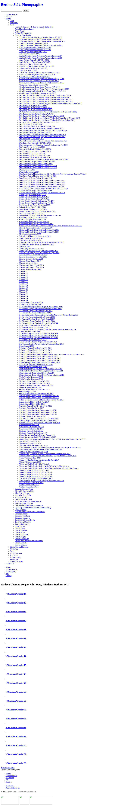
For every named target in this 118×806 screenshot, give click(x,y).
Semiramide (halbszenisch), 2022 (31, 429)
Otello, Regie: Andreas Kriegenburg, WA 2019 (36, 394)
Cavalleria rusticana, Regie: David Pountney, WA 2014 (39, 87)
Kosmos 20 (23, 290)
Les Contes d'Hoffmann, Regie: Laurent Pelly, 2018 (38, 342)
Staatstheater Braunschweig (25, 520)
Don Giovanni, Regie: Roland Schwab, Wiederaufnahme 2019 (42, 182)
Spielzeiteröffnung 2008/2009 (30, 443)
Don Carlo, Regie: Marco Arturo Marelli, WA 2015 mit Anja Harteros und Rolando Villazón (52, 174)
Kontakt (8, 576)
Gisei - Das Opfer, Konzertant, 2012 (32, 220)
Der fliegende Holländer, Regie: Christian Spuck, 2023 (39, 122)
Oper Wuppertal (20, 510)
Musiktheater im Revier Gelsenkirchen (29, 505)
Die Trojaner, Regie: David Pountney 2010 (35, 151)
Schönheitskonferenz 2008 (29, 425)
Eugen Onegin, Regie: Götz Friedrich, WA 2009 (37, 201)
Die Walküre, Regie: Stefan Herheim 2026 (34, 157)
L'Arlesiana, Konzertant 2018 (30, 305)
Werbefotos (14, 549)
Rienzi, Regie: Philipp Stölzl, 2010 (32, 404)
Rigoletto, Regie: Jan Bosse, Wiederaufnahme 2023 (38, 414)
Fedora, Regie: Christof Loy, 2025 (31, 213)
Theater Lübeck (20, 543)
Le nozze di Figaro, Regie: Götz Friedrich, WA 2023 (38, 338)
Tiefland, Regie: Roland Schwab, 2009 (33, 452)
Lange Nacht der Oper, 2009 (29, 331)
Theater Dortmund (21, 534)
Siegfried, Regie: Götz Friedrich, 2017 (33, 433)
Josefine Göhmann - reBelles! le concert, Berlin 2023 (34, 27)
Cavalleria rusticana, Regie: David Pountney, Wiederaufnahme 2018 (44, 89)
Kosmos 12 (23, 273)
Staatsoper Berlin (21, 514)
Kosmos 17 (23, 284)
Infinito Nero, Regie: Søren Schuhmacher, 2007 (36, 244)
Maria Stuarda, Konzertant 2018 (31, 379)
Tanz (12, 21)
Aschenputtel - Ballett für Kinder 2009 (33, 68)
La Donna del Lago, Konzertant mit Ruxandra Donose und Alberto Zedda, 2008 (48, 315)
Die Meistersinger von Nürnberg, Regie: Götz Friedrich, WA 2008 (43, 145)
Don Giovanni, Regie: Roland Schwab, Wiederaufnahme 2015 (42, 180)
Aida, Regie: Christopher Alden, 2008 (33, 52)
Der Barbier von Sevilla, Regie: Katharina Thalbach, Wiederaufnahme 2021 (47, 120)
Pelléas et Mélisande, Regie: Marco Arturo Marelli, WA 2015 (41, 400)
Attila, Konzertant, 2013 (28, 70)
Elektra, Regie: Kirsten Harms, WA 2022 (34, 199)
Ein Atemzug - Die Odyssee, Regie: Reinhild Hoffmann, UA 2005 (43, 188)
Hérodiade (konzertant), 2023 (30, 234)
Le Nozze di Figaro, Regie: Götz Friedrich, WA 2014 (38, 336)
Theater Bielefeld (21, 530)
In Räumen (14, 559)
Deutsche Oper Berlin (23, 35)
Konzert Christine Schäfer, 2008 (31, 259)
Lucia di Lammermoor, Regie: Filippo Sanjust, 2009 (38, 356)
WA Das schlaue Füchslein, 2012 (31, 483)
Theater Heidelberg (22, 539)
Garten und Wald (16, 561)
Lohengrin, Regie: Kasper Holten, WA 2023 (35, 352)
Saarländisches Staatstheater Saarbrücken (30, 512)
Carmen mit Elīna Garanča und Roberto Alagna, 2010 (39, 81)
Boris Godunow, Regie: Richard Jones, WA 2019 (37, 75)
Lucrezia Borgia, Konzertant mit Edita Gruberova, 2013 (39, 363)
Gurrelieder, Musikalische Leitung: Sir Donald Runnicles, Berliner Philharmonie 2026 (50, 226)
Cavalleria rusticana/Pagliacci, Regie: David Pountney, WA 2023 (42, 91)
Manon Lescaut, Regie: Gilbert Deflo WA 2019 (36, 373)
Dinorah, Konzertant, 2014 (29, 172)
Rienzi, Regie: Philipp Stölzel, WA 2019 (34, 402)
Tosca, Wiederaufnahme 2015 (30, 462)
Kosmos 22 (23, 294)
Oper (12, 25)
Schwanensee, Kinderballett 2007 (31, 427)
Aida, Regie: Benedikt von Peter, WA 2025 (35, 50)
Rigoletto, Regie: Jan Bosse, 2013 (31, 408)
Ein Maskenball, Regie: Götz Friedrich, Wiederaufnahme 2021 (42, 193)
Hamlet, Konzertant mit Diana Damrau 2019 (35, 228)
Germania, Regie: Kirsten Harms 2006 (33, 217)
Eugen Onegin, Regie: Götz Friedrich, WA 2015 (37, 203)
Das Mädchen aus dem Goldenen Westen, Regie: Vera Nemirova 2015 (45, 95)
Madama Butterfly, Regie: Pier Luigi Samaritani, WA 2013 (40, 369)
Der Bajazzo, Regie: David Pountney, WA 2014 (36, 114)
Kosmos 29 (23, 300)
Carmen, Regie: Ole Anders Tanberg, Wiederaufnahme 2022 (41, 83)
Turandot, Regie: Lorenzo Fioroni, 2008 (34, 470)
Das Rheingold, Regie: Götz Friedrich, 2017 (35, 108)
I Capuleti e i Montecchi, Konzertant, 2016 (34, 236)
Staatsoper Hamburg (22, 516)
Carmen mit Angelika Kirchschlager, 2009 (34, 77)
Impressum (9, 786)
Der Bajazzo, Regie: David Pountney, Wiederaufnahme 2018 (41, 116)
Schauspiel (14, 23)
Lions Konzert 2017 (26, 346)
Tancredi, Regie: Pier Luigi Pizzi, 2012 (33, 445)
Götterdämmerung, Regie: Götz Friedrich (34, 222)
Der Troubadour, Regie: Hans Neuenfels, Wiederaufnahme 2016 (42, 135)
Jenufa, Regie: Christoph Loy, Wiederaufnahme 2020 (38, 251)
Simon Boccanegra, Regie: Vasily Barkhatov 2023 (37, 437)
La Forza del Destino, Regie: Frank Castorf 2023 (37, 319)
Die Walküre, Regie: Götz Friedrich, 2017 (34, 155)
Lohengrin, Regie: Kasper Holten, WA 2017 (35, 350)
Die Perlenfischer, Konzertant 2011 (32, 147)
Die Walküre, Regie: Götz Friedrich (32, 153)
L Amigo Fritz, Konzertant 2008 (31, 302)
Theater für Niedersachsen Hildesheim (29, 541)
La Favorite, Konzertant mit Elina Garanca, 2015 (37, 317)
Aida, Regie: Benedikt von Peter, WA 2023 (35, 48)
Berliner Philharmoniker (23, 33)
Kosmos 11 (23, 271)
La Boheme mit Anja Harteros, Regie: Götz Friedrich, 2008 (41, 307)
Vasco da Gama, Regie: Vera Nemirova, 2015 (36, 479)
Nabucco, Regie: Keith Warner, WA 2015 (34, 383)
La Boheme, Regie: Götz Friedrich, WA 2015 (35, 311)
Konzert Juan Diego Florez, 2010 (31, 265)
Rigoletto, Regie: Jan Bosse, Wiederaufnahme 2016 (38, 410)
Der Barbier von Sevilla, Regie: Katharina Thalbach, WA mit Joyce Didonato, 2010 (49, 118)
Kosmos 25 (23, 298)
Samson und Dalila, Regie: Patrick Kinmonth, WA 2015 (39, 423)
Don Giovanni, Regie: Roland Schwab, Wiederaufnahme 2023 (42, 184)
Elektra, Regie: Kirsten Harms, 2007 (32, 195)
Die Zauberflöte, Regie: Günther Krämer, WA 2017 (38, 168)
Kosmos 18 (23, 286)
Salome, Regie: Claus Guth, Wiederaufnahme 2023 (38, 421)
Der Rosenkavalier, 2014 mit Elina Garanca (35, 133)
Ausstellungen (15, 557)
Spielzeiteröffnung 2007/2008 (30, 441)
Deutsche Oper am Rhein (24, 489)
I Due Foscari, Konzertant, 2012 (31, 238)
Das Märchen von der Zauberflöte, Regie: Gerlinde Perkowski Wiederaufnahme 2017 (50, 104)
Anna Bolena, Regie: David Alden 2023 (34, 60)
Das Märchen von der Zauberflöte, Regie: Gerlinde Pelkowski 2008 (44, 97)
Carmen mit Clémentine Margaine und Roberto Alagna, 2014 (41, 79)
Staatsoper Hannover (22, 518)
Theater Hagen (20, 537)
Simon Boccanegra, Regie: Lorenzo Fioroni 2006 (37, 435)
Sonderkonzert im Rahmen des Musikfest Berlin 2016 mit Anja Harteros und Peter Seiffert (52, 439)
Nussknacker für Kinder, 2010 (30, 387)
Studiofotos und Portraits (19, 547)
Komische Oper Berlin (23, 495)
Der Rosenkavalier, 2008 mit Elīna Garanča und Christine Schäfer (43, 130)
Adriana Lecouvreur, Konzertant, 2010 (33, 43)
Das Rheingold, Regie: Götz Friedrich (33, 106)
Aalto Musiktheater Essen (24, 29)
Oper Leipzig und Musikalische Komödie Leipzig (33, 508)
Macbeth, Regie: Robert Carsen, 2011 (33, 367)
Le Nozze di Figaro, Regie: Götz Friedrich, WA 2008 (38, 334)
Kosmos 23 (23, 296)
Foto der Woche (11, 14)
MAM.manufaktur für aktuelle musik (28, 501)
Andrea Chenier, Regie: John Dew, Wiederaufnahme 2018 (40, 58)
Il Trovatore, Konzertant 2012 (30, 240)
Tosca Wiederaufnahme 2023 (30, 458)
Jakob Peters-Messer (22, 493)
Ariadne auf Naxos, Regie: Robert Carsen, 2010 (36, 66)
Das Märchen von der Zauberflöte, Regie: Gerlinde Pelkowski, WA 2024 (45, 101)
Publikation (10, 563)
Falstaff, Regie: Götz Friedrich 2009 (32, 207)
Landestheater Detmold (23, 499)
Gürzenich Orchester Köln (24, 491)
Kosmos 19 (23, 288)
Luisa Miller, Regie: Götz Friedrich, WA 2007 (36, 365)
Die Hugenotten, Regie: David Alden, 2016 (35, 143)
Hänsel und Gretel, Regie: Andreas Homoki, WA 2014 (39, 232)
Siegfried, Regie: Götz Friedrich (31, 431)
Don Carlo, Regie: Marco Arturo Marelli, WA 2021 (38, 176)
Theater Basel (20, 528)
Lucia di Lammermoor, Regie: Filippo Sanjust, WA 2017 (39, 358)
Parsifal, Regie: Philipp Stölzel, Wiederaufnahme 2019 (39, 396)
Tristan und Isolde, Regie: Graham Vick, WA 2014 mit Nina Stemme (44, 466)
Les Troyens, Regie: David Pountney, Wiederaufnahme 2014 (41, 344)
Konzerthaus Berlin (22, 497)
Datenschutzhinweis (13, 788)
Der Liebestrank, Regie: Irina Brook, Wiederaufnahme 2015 (41, 128)
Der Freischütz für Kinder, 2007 (31, 124)
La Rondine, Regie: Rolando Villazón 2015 (35, 325)
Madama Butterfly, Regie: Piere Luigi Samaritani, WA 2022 (41, 371)
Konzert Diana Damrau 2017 (30, 261)
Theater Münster (21, 545)
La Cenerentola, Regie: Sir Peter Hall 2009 (35, 313)
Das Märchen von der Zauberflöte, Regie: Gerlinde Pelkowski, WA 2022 (45, 99)
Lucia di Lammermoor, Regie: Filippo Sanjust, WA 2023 (39, 360)
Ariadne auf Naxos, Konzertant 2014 (32, 64)
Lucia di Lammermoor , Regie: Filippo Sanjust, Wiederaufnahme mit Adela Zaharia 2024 (51, 354)
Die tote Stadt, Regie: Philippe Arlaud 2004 (35, 149)
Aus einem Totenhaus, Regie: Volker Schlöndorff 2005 (39, 72)
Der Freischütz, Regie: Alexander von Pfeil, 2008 (37, 126)
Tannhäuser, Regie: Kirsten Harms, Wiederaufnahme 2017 (40, 450)
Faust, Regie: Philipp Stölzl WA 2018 (33, 209)
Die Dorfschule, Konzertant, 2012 (31, 139)
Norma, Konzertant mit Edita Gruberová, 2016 (36, 385)
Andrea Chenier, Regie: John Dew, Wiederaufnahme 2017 (40, 56)
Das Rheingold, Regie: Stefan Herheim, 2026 (35, 110)
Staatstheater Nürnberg (23, 522)
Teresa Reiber (20, 526)
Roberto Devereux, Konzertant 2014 (32, 416)
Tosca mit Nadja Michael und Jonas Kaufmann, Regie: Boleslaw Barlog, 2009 (47, 456)
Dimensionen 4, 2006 (27, 170)
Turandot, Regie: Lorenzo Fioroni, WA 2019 (35, 474)
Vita (7, 574)
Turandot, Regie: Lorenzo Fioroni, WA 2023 (35, 476)
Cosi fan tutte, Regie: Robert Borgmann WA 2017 (37, 93)
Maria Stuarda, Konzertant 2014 (31, 377)
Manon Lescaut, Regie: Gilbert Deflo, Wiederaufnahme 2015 (41, 375)
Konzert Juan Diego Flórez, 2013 (31, 267)
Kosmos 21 (23, 292)
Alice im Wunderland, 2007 (29, 54)
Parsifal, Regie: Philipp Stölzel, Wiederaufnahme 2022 (39, 398)
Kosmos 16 (23, 282)
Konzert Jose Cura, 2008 (28, 263)
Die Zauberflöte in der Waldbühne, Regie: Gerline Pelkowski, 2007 (43, 159)
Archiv (8, 19)
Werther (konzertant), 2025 (29, 485)
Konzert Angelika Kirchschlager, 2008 (33, 255)
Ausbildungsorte (16, 553)
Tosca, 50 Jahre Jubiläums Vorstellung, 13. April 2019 (39, 460)
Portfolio (9, 16)
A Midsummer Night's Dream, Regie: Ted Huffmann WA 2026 (42, 41)
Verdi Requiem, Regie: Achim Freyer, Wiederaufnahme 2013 (41, 481)
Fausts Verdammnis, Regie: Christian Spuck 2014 (37, 211)
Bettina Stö (22, 4)
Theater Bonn (20, 532)
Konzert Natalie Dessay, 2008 (30, 269)
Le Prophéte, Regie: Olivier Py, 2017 (32, 340)
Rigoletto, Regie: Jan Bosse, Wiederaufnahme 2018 (38, 412)
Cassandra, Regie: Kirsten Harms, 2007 (33, 85)
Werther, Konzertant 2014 (28, 487)
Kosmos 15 (23, 280)
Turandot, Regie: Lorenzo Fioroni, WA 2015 (35, 472)
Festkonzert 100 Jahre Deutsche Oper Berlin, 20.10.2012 (40, 215)
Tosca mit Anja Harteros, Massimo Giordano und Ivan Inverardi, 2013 (44, 454)
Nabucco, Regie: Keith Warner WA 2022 (34, 381)
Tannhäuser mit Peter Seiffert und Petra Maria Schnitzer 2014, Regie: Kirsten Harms (50, 447)
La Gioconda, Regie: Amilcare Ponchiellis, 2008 (37, 321)
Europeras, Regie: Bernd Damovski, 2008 (34, 205)
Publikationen (11, 572)
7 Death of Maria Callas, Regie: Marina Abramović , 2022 (40, 37)
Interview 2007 (24, 246)
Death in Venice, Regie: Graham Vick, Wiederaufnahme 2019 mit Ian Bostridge (48, 112)
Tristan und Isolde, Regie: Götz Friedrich (34, 464)
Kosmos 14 (23, 278)
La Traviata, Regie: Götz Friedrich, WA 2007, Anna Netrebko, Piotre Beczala (47, 329)
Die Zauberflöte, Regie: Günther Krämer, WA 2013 (38, 166)
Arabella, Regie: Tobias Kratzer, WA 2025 (34, 62)
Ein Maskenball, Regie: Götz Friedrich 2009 (35, 191)
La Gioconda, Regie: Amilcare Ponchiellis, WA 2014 (38, 323)
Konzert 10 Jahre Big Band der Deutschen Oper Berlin (39, 253)
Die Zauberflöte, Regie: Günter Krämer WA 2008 (37, 162)
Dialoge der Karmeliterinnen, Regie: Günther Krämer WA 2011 (42, 137)
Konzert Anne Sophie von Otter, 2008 (33, 257)
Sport (12, 551)
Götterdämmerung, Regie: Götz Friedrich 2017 (36, 224)
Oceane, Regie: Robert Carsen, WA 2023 (34, 389)
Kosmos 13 (23, 275)
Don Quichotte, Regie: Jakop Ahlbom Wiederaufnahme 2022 (41, 186)
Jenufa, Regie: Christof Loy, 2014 (31, 249)
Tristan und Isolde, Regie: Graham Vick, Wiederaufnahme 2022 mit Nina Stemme (49, 468)
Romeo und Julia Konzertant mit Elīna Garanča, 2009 (38, 418)
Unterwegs (14, 555)
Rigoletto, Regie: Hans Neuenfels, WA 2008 (35, 406)
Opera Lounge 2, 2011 (27, 392)
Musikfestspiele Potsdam (24, 503)
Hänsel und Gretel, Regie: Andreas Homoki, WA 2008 (39, 230)
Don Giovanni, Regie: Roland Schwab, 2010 (35, 178)
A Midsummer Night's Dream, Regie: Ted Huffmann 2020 (40, 39)
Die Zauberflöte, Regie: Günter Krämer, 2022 (36, 164)
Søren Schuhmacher (22, 524)
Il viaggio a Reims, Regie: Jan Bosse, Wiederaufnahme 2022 (41, 242)
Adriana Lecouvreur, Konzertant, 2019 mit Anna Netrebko (40, 46)
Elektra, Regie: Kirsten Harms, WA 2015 (34, 197)
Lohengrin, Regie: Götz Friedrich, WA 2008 (35, 348)
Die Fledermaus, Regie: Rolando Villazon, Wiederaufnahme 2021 (43, 141)
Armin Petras (19, 31)
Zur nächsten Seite (7, 768)
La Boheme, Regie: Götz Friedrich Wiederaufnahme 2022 (40, 309)
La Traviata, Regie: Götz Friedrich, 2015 (34, 327)
